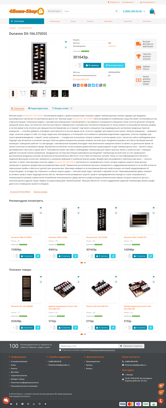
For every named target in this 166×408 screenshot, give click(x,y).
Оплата (90, 21)
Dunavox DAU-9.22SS (58, 237)
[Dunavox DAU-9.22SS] (64, 220)
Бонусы (89, 368)
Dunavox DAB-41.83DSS (21, 237)
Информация (18, 357)
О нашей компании (19, 361)
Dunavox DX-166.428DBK (22, 306)
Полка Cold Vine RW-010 (97, 306)
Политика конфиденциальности (25, 382)
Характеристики (39, 108)
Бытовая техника (25, 28)
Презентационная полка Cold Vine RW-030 (137, 307)
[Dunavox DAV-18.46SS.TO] (139, 220)
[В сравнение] (66, 47)
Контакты (147, 21)
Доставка (108, 21)
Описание (19, 108)
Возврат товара (18, 379)
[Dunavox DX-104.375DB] (101, 220)
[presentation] (9, 93)
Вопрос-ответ (63, 108)
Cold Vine (112, 46)
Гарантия (128, 21)
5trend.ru (26, 396)
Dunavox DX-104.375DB (96, 237)
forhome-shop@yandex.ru (59, 365)
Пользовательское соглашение (24, 386)
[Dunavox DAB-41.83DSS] (26, 220)
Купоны (89, 365)
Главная (12, 28)
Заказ (73, 21)
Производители (93, 361)
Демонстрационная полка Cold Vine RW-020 (63, 307)
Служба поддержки (60, 357)
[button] (81, 262)
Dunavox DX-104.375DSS (32, 115)
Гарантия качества (19, 375)
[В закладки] (66, 42)
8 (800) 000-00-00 (55, 361)
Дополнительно (95, 357)
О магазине (55, 21)
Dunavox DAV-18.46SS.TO (135, 237)
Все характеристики (81, 79)
